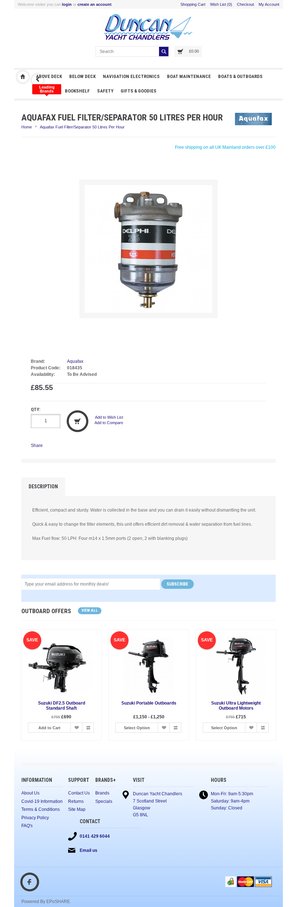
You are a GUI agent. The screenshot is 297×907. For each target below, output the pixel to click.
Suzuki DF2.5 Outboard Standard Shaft (61, 706)
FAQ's (27, 825)
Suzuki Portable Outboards (148, 703)
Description (43, 486)
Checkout (245, 4)
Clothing (47, 89)
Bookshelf (77, 91)
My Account (269, 4)
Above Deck (49, 76)
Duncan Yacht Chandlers (22, 76)
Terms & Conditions (40, 809)
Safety (105, 91)
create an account (95, 4)
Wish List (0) (221, 4)
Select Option (137, 728)
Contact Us (79, 793)
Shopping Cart (192, 4)
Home (26, 127)
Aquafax (75, 361)
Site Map (76, 809)
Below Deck (82, 76)
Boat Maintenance (189, 76)
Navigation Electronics (131, 76)
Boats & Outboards (240, 76)
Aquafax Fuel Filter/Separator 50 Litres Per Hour (82, 127)
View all (89, 610)
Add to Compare (109, 422)
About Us (30, 793)
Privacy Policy (35, 817)
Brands (102, 793)
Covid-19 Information (42, 801)
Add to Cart (49, 728)
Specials (103, 801)
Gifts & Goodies (138, 91)
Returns (76, 801)
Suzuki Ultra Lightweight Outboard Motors (236, 706)
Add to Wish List (109, 417)
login (67, 4)
